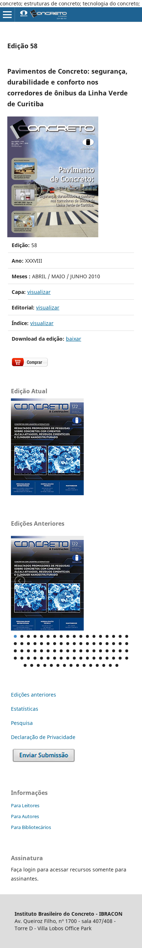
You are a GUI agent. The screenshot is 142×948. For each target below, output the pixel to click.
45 (67, 650)
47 (80, 650)
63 (67, 658)
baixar (73, 338)
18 (126, 636)
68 (100, 658)
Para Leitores (25, 805)
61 (54, 658)
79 (64, 665)
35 (120, 643)
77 (51, 665)
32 (100, 643)
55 (15, 658)
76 (44, 665)
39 (28, 650)
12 (87, 636)
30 (87, 643)
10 (74, 636)
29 (80, 643)
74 (31, 665)
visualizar (39, 291)
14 (100, 636)
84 (97, 665)
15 (107, 636)
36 (126, 643)
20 (21, 643)
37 (15, 650)
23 (41, 643)
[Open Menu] (7, 14)
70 (113, 658)
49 (93, 650)
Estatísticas (24, 708)
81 (77, 665)
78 (57, 665)
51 (107, 650)
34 (113, 643)
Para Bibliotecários (31, 827)
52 (113, 650)
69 (107, 658)
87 (116, 665)
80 (71, 665)
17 (120, 636)
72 (126, 658)
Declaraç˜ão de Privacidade (43, 737)
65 (80, 658)
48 (87, 650)
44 (61, 650)
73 (25, 665)
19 (15, 643)
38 (21, 650)
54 (126, 650)
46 (74, 650)
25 (54, 643)
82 (84, 665)
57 (28, 658)
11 (80, 636)
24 (48, 643)
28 (74, 643)
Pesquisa (22, 722)
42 (48, 650)
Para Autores (25, 816)
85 (103, 665)
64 (74, 658)
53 (120, 650)
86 (110, 665)
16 (113, 636)
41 (41, 650)
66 (87, 658)
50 (100, 650)
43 (54, 650)
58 (34, 658)
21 (28, 643)
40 (34, 650)
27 (67, 643)
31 (93, 643)
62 (61, 658)
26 (61, 643)
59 (41, 658)
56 (21, 658)
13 (93, 636)
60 (48, 658)
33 (107, 643)
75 (38, 665)
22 (34, 643)
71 (120, 658)
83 (90, 665)
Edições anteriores (33, 694)
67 (93, 658)
